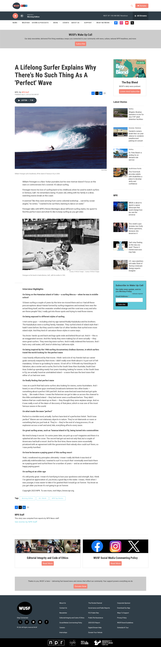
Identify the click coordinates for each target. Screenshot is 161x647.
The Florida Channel (95, 603)
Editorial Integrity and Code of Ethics (47, 558)
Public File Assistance (95, 618)
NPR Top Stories (57, 498)
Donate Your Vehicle (95, 632)
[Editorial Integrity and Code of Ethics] (47, 546)
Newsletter (63, 613)
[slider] (25, 16)
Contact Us (63, 608)
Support (88, 23)
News (15, 23)
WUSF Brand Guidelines (125, 623)
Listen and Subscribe (130, 91)
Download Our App (123, 608)
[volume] (22, 15)
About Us (62, 603)
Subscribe (80, 43)
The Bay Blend (130, 82)
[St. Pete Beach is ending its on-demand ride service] (120, 153)
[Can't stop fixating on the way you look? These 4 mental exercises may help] (120, 246)
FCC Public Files (93, 613)
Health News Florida (135, 168)
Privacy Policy (122, 618)
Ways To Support (123, 613)
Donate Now (80, 586)
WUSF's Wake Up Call (80, 34)
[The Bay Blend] (129, 68)
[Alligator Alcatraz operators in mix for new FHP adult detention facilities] (120, 112)
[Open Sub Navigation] (19, 23)
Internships (63, 632)
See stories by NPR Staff (26, 521)
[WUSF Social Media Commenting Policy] (115, 546)
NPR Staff (25, 92)
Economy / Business (135, 128)
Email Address (122, 296)
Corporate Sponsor (123, 603)
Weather (26, 23)
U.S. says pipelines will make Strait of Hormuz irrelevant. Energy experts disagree (136, 266)
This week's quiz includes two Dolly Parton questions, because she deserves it (136, 228)
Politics (131, 109)
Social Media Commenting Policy (70, 623)
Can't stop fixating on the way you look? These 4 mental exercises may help (135, 247)
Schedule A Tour (123, 627)
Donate (142, 6)
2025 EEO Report (94, 623)
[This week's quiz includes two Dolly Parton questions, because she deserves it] (120, 227)
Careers (62, 627)
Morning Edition (27, 498)
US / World (42, 498)
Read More (48, 563)
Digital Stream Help (95, 627)
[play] (15, 16)
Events (66, 23)
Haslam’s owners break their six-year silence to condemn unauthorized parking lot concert (136, 136)
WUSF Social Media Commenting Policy (115, 558)
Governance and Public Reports (99, 608)
